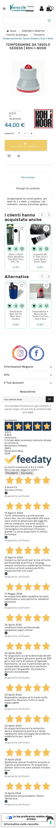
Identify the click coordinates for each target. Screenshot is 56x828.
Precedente (12, 473)
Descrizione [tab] (28, 177)
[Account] (41, 9)
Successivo (27, 473)
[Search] (49, 20)
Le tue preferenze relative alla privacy (31, 817)
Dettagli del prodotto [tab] (28, 188)
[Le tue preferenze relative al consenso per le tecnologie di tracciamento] (51, 822)
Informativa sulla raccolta (21, 824)
